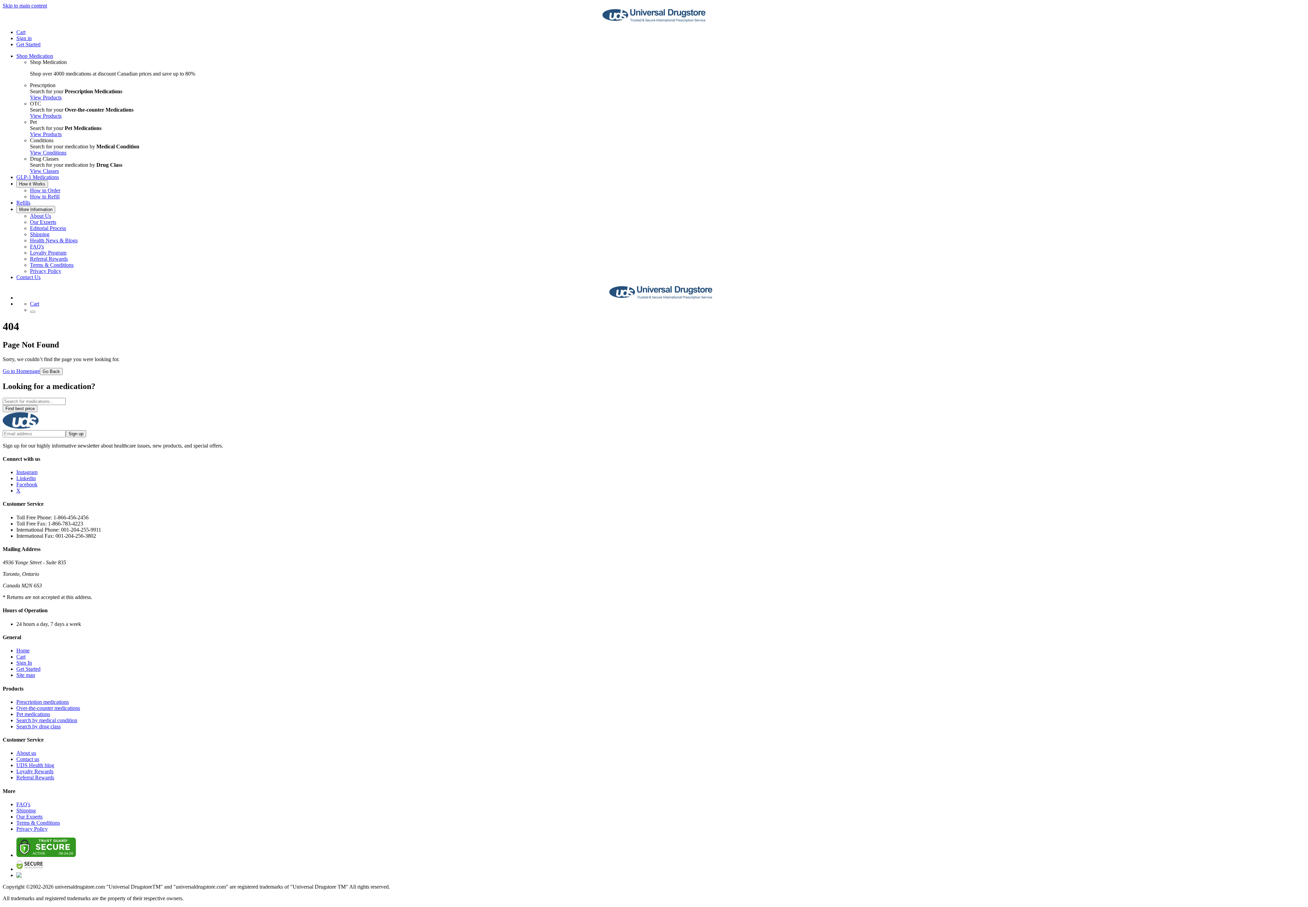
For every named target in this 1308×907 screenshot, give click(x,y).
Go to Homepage (21, 371)
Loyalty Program (48, 253)
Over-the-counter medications (48, 708)
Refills (23, 203)
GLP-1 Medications (37, 177)
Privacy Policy (45, 271)
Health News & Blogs (54, 240)
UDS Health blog (35, 765)
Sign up (75, 433)
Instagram (26, 472)
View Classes (44, 171)
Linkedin (26, 478)
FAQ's (37, 246)
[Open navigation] (32, 312)
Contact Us (28, 277)
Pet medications (33, 714)
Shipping (39, 234)
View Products (46, 97)
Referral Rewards (49, 259)
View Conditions (48, 153)
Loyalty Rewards (34, 771)
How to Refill (45, 196)
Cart (21, 657)
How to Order (45, 190)
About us (26, 753)
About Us (40, 216)
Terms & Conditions (52, 265)
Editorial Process (48, 228)
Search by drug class (38, 726)
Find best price (20, 408)
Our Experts (43, 222)
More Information (35, 209)
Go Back (51, 371)
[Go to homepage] (654, 20)
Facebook (26, 484)
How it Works (32, 184)
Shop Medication (34, 56)
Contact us (27, 759)
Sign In (24, 663)
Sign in (24, 38)
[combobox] (34, 401)
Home (23, 650)
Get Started (28, 44)
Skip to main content (25, 6)
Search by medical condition (46, 720)
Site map (25, 675)
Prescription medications (42, 702)
